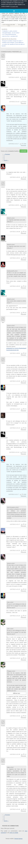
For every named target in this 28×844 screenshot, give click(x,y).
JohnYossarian (4, 87)
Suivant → (6, 160)
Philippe (3, 111)
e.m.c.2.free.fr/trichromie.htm (9, 34)
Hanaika (3, 725)
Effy (3, 625)
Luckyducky (3, 241)
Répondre (23, 79)
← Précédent (7, 154)
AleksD (3, 169)
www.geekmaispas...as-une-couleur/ (10, 32)
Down (22, 77)
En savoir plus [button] (14, 6)
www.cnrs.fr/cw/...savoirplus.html (10, 36)
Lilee (3, 418)
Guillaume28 (4, 214)
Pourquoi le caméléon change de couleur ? (12, 40)
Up (20, 77)
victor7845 (3, 534)
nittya (3, 504)
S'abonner (23, 151)
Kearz (3, 391)
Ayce (3, 322)
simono (3, 59)
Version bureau (18, 838)
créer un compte (14, 832)
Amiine (3, 363)
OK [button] (14, 10)
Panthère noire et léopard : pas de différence (12, 42)
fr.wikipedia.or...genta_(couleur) (9, 31)
